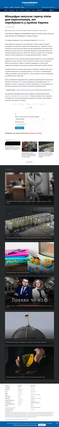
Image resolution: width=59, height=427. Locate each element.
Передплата (33, 391)
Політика (20, 391)
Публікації (7, 387)
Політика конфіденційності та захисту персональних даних (35, 402)
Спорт (33, 10)
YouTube (39, 133)
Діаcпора (20, 403)
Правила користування (35, 394)
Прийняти (41, 425)
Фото (6, 391)
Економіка (11, 10)
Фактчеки (20, 394)
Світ (17, 10)
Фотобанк (11, 7)
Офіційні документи (10, 404)
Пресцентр (17, 7)
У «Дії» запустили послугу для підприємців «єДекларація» (33, 90)
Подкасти (7, 386)
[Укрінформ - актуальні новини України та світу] (29, 2)
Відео (6, 393)
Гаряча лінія (34, 104)
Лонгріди (7, 398)
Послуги (6, 7)
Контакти (33, 389)
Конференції (8, 402)
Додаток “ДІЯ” (42, 104)
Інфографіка (8, 396)
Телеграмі (41, 40)
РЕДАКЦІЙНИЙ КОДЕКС (36, 407)
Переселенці (21, 104)
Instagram (32, 133)
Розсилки (33, 409)
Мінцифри (28, 104)
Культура (27, 10)
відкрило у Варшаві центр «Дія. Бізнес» (17, 96)
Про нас (32, 387)
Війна (5, 10)
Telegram (26, 133)
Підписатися (19, 127)
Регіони (22, 10)
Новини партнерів (9, 400)
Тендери (32, 396)
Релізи (6, 405)
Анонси (22, 7)
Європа (14, 104)
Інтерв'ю (7, 389)
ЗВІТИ (32, 405)
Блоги (6, 395)
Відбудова (20, 389)
